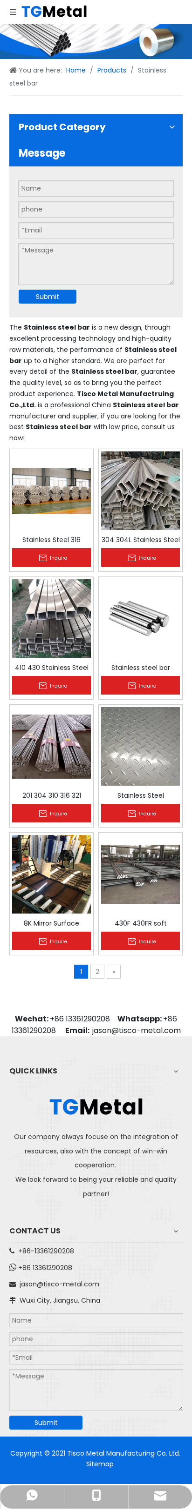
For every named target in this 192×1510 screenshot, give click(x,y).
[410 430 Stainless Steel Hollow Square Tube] (51, 618)
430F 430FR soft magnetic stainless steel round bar (140, 923)
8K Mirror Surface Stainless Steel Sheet (51, 923)
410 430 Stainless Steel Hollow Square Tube (52, 667)
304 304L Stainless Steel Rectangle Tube (141, 539)
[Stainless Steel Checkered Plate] (140, 745)
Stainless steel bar (140, 667)
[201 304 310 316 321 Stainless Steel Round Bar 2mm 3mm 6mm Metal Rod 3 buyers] (51, 745)
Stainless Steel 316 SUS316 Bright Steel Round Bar (51, 539)
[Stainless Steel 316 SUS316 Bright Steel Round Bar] (51, 490)
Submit (47, 296)
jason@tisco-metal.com (136, 1030)
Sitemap (100, 1464)
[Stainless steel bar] (140, 618)
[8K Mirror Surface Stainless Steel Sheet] (51, 873)
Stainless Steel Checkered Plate (141, 795)
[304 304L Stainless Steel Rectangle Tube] (140, 490)
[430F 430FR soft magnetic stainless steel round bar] (140, 873)
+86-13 (29, 1251)
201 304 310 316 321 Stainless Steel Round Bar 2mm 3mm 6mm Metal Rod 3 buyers (51, 795)
